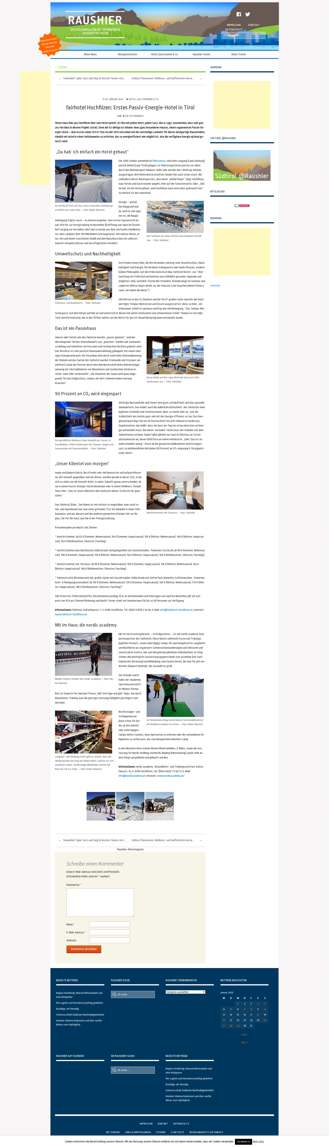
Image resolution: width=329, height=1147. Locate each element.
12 (265, 1009)
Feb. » (244, 1042)
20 (224, 1020)
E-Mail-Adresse (76, 932)
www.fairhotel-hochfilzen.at (71, 614)
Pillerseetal (159, 161)
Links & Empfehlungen (138, 1132)
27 (224, 1025)
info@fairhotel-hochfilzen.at (176, 610)
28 (231, 1025)
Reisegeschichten (127, 54)
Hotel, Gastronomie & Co (164, 54)
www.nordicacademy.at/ (170, 775)
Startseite (215, 285)
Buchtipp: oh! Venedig (67, 1008)
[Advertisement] (242, 105)
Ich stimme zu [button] (243, 1141)
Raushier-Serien (201, 54)
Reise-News (90, 54)
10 (251, 1009)
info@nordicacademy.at (132, 775)
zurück (62, 67)
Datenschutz (234, 29)
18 (258, 1014)
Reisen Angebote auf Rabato (206, 1132)
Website (71, 940)
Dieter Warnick (134, 116)
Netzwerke (113, 1132)
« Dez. (244, 1034)
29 (238, 1025)
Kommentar (73, 885)
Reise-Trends (239, 54)
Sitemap (161, 1132)
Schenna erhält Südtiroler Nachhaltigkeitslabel (80, 1014)
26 (265, 1020)
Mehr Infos (258, 1141)
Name (70, 924)
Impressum (234, 25)
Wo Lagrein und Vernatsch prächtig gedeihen (79, 1002)
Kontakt (254, 25)
